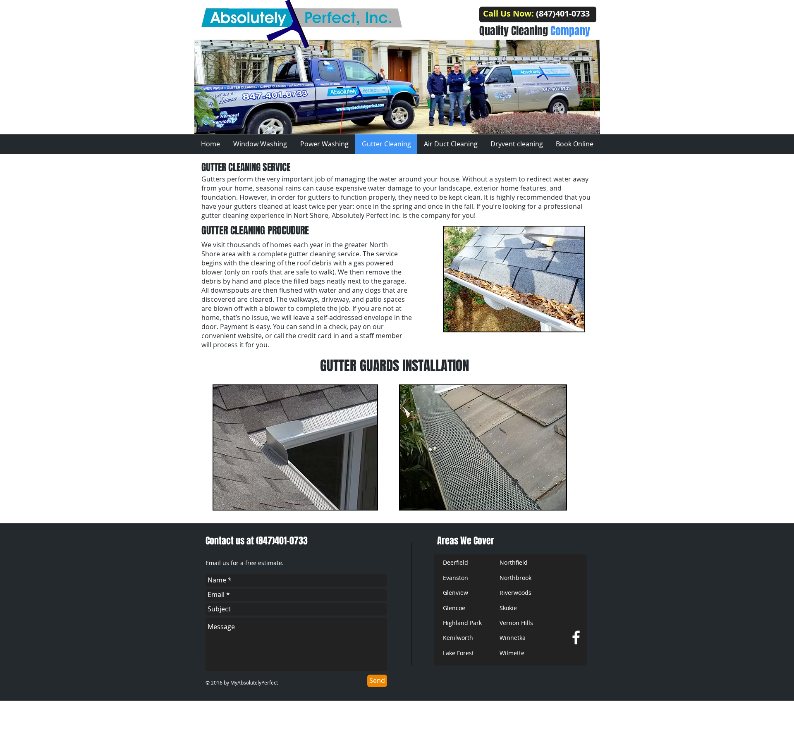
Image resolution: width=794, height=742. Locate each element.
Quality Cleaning (534, 31)
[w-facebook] (576, 637)
